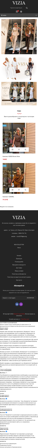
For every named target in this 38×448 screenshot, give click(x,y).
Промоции (19, 258)
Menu (4, 15)
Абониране (30, 297)
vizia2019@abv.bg (21, 236)
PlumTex (9, 445)
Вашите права (4, 324)
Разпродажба (19, 262)
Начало (19, 255)
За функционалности (6, 409)
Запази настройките (6, 447)
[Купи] (12, 149)
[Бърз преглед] (25, 149)
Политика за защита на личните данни (19, 277)
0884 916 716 (22, 233)
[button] (18, 51)
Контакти (19, 280)
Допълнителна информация (27, 326)
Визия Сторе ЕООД (19, 314)
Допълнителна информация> (8, 443)
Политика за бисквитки (19, 274)
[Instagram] (21, 304)
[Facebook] (17, 304)
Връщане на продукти (19, 265)
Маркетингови (15, 326)
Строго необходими (14, 324)
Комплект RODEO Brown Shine (11, 156)
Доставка (19, 268)
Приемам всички (16, 447)
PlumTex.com (25, 319)
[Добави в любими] (19, 149)
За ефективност (24, 324)
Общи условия (19, 271)
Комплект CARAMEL (8, 197)
